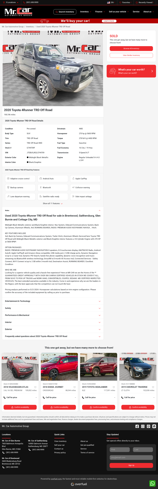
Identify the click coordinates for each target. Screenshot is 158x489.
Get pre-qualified (87, 445)
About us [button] (147, 11)
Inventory (30, 27)
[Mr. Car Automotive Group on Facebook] (136, 426)
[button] (11, 2)
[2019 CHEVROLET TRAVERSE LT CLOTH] (137, 367)
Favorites (126, 2)
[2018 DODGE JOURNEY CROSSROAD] (59, 367)
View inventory (60, 441)
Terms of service (87, 452)
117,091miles (109, 390)
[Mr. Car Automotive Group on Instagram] (142, 426)
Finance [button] (98, 11)
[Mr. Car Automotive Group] (18, 12)
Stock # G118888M (128, 384)
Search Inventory (66, 12)
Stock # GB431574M (50, 384)
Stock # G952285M (89, 384)
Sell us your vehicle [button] (117, 11)
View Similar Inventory (131, 55)
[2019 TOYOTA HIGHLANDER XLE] (98, 367)
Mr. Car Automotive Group (12, 27)
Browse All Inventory (131, 48)
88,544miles (71, 390)
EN (112, 2)
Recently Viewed (145, 2)
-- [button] (36, 397)
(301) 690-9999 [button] (32, 2)
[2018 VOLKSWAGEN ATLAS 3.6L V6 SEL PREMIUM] (20, 367)
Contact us (58, 449)
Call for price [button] (12, 397)
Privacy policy (60, 452)
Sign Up (131, 465)
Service (136, 11)
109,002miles (31, 390)
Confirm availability (21, 407)
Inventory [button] (84, 11)
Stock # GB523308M (11, 384)
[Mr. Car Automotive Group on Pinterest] (147, 426)
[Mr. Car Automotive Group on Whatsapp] (153, 426)
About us (84, 441)
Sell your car (59, 445)
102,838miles (148, 390)
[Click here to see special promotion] (79, 21)
